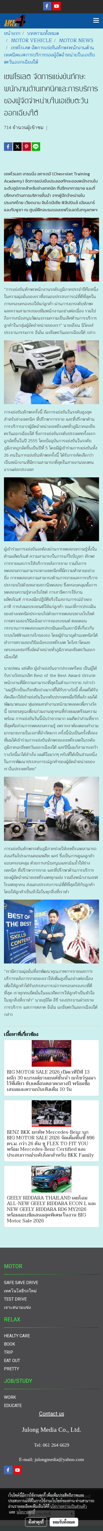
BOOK (9, 1344)
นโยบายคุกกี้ (26, 1511)
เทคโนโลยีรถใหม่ (20, 1290)
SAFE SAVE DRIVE (21, 1282)
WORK (10, 1397)
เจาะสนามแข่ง (17, 1307)
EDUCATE (13, 1405)
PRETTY (11, 1368)
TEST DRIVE (15, 1299)
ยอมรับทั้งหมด (64, 1522)
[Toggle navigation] (96, 21)
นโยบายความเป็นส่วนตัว (68, 1506)
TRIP (8, 1352)
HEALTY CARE (17, 1335)
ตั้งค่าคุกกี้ (36, 1522)
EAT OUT (12, 1360)
